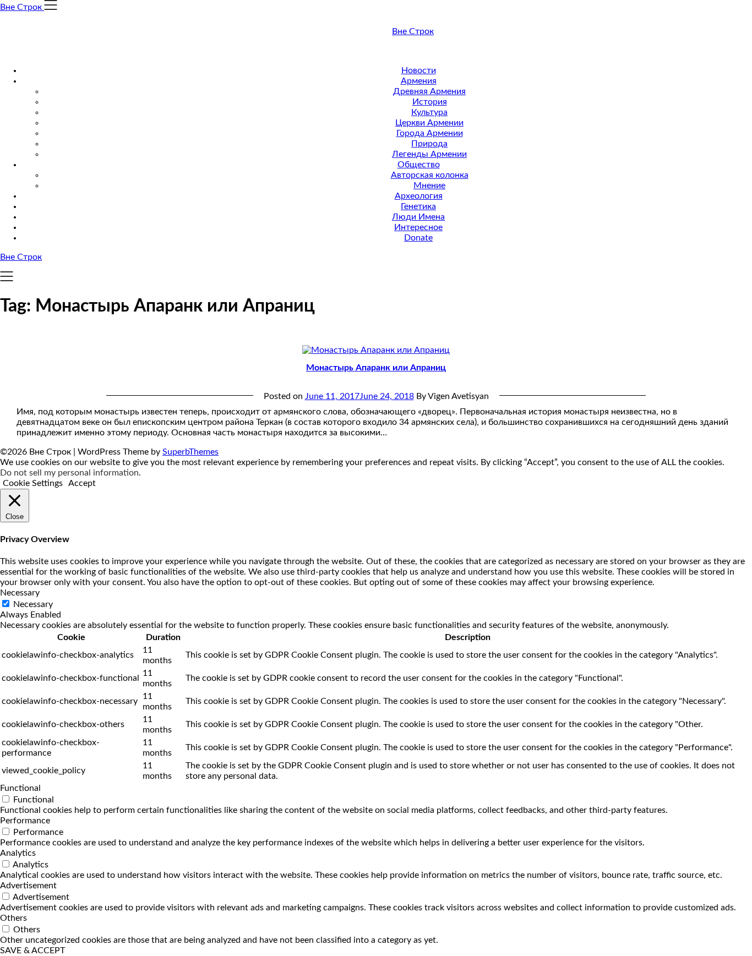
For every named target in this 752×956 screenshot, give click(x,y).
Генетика (418, 206)
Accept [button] (82, 483)
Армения (419, 81)
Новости (418, 70)
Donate (418, 237)
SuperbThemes (190, 451)
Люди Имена (418, 216)
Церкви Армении (429, 122)
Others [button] (13, 918)
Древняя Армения (429, 91)
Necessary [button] (20, 592)
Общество (418, 164)
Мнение (429, 185)
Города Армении (429, 133)
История (429, 101)
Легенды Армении (429, 154)
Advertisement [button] (28, 885)
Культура (429, 112)
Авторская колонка (429, 175)
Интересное (418, 227)
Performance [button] (25, 820)
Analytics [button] (18, 853)
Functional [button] (20, 788)
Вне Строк (413, 31)
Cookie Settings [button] (33, 483)
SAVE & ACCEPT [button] (32, 950)
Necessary (33, 604)
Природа (429, 143)
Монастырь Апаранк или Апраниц (376, 367)
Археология (419, 196)
